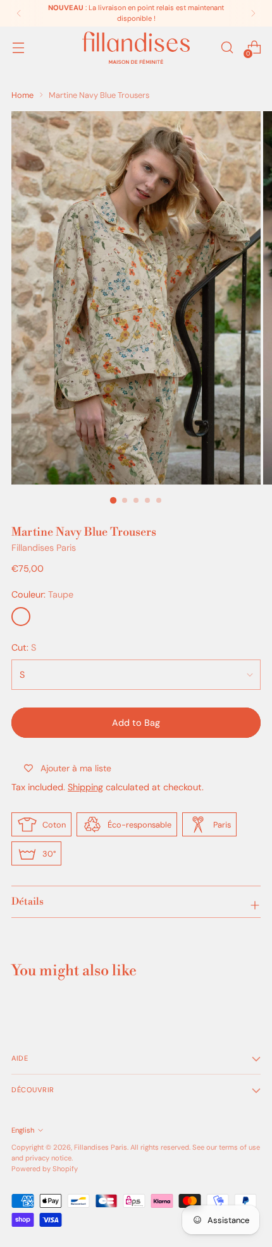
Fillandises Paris (43, 547)
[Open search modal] (227, 48)
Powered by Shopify (44, 1168)
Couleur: (42, 594)
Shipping (85, 787)
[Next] (253, 13)
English (22, 1130)
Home (22, 95)
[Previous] (19, 13)
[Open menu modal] (18, 48)
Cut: (23, 647)
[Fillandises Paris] (136, 48)
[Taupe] (20, 616)
